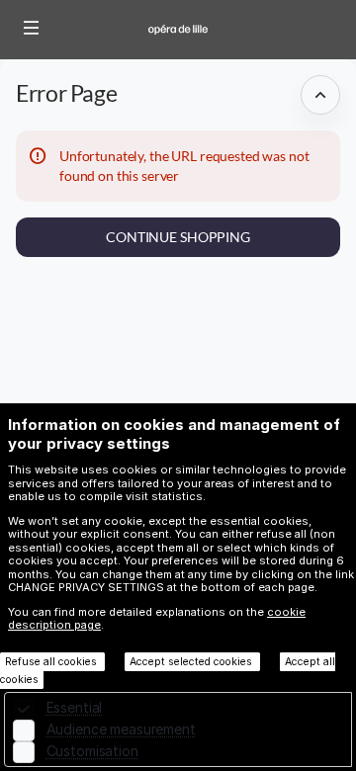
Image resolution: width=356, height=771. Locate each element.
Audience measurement (121, 729)
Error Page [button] (66, 93)
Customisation (92, 750)
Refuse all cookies (52, 661)
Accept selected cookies (192, 661)
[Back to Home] (178, 29)
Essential (74, 707)
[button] (32, 28)
